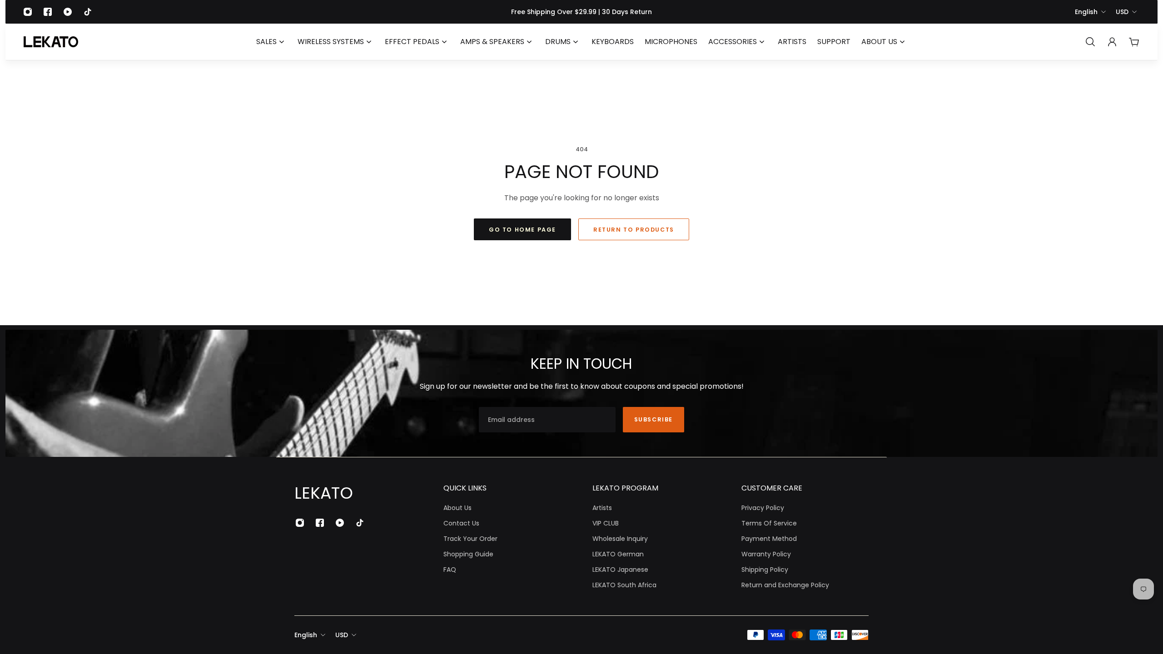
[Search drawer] (1090, 42)
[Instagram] (28, 12)
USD (1122, 11)
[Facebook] (48, 12)
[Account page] (1112, 42)
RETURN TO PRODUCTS (633, 229)
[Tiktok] (88, 12)
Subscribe (653, 419)
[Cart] (1134, 42)
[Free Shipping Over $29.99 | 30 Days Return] (581, 12)
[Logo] (51, 42)
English (1086, 11)
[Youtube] (68, 12)
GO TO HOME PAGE (522, 229)
